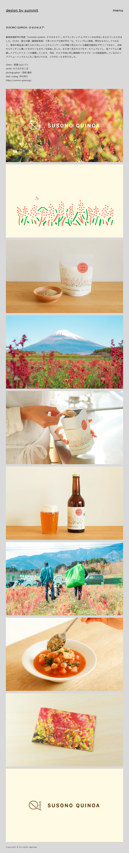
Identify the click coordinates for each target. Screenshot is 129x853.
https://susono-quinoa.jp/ (19, 80)
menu (118, 10)
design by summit (22, 10)
